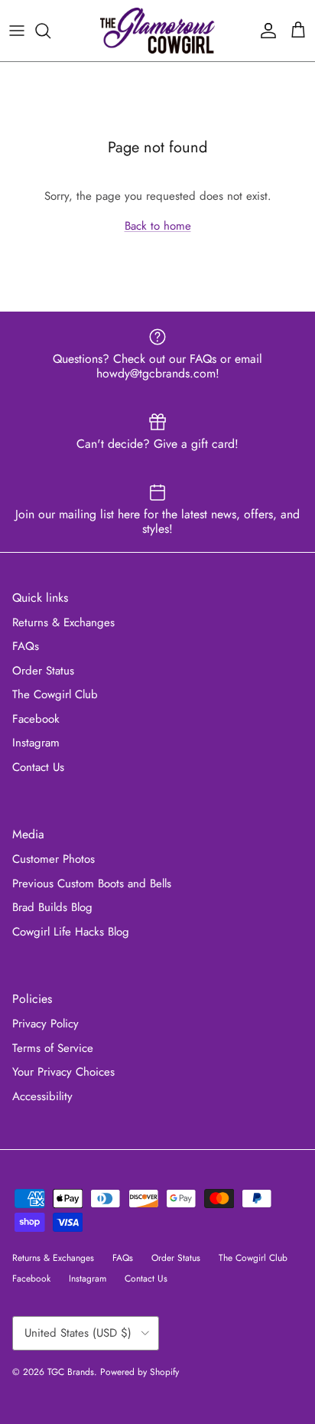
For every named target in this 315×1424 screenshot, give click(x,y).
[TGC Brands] (157, 31)
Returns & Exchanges (63, 622)
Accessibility (42, 1096)
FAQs (25, 646)
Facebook (36, 718)
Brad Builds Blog (52, 907)
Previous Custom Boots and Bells (91, 883)
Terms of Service (52, 1048)
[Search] (50, 30)
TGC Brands (70, 1372)
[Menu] (17, 30)
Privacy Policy (45, 1023)
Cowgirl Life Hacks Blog (70, 931)
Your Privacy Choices (63, 1071)
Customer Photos (53, 859)
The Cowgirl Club (55, 694)
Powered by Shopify (139, 1372)
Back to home (158, 225)
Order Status (43, 670)
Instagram (36, 742)
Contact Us (38, 767)
